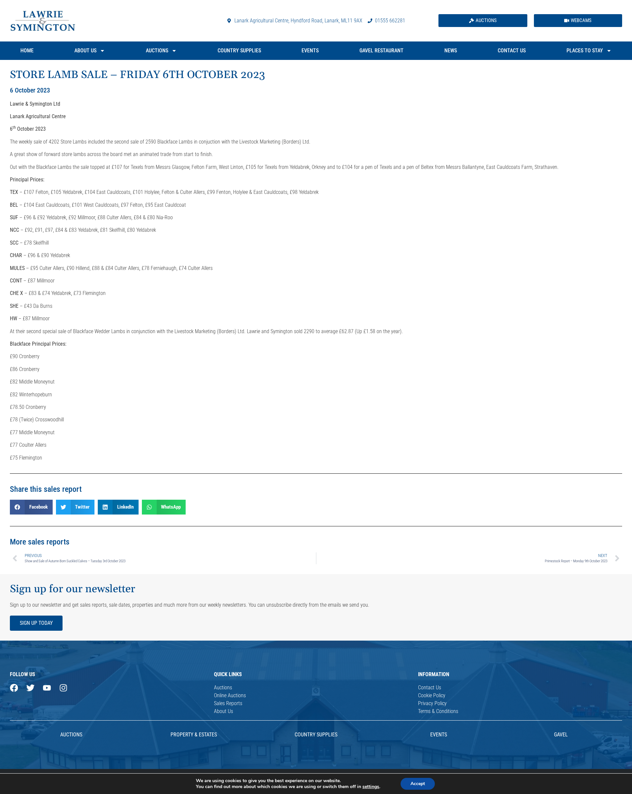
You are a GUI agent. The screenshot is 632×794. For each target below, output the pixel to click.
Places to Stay (584, 50)
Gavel (561, 734)
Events (310, 50)
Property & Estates (194, 734)
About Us (85, 50)
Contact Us (512, 50)
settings (370, 787)
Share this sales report (46, 489)
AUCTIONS (71, 734)
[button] (31, 507)
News (450, 50)
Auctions (157, 50)
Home (27, 50)
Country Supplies (239, 50)
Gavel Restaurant (381, 50)
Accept (417, 784)
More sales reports (39, 541)
